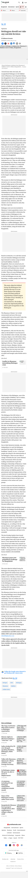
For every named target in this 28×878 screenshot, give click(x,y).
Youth (14, 830)
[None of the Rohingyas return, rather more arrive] (22, 798)
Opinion (4, 830)
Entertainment (21, 830)
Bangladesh (4, 6)
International (11, 6)
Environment (16, 832)
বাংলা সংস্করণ (20, 838)
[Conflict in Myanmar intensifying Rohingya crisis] (23, 363)
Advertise (13, 859)
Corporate (17, 835)
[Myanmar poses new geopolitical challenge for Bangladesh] (23, 559)
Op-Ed (3, 24)
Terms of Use (20, 859)
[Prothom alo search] (19, 2)
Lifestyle (9, 832)
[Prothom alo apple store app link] (19, 853)
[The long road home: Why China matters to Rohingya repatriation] (22, 729)
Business (9, 830)
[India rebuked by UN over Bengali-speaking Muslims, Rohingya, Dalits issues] (22, 750)
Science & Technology (8, 835)
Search (15, 838)
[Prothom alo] (5, 2)
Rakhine (13, 686)
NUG (11, 682)
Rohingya (18, 682)
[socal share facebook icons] (2, 44)
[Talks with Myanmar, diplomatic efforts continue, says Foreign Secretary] (22, 762)
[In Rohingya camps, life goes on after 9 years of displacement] (22, 773)
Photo (23, 835)
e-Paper (10, 838)
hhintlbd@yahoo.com (7, 636)
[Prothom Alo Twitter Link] (11, 845)
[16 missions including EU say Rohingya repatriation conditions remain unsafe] (22, 786)
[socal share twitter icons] (5, 44)
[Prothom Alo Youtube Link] (18, 845)
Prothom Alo (5, 859)
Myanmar (5, 686)
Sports (17, 6)
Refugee (5, 682)
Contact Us (12, 861)
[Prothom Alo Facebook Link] (7, 845)
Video (5, 838)
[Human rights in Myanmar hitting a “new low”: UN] (22, 739)
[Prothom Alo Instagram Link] (14, 845)
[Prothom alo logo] (14, 825)
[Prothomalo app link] (8, 853)
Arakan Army (6, 689)
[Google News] (21, 845)
